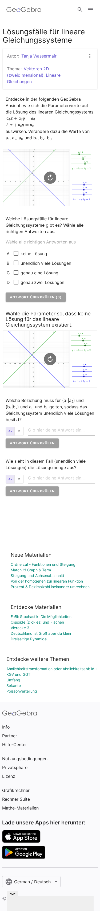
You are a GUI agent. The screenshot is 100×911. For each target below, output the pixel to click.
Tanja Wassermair (39, 56)
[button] (36, 297)
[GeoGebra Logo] (23, 9)
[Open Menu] (90, 9)
